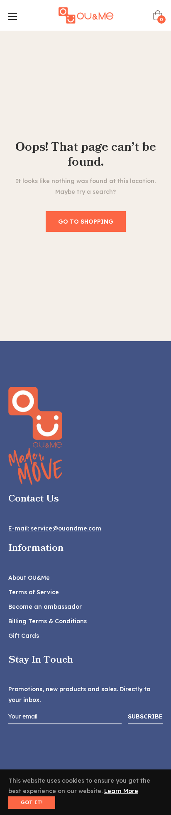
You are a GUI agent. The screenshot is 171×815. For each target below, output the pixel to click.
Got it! (32, 802)
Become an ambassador (45, 606)
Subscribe (145, 716)
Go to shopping (85, 221)
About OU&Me (29, 577)
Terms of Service (33, 592)
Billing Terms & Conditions (47, 621)
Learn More (121, 791)
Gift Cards (23, 635)
